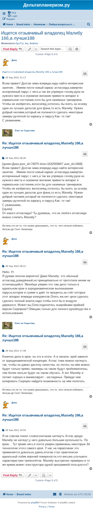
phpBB (34, 502)
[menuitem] (11, 12)
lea (26, 43)
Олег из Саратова (25, 130)
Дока (14, 60)
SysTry (20, 43)
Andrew (34, 43)
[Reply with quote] (85, 73)
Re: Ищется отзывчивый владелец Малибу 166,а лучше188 (42, 145)
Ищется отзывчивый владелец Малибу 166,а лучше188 (41, 35)
